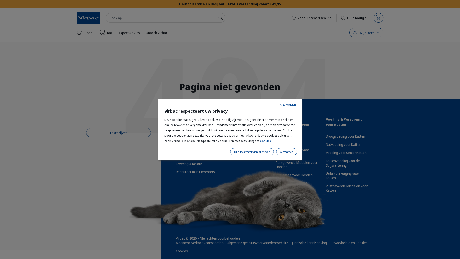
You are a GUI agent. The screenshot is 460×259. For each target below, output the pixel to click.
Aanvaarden (286, 151)
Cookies (265, 141)
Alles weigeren (288, 104)
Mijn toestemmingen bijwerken (252, 151)
